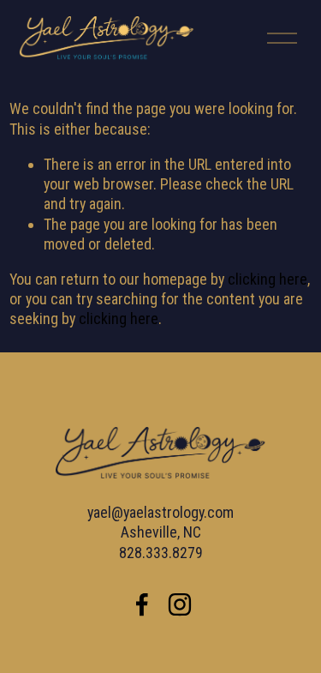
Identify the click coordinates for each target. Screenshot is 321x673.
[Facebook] (142, 604)
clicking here (267, 279)
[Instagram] (180, 604)
